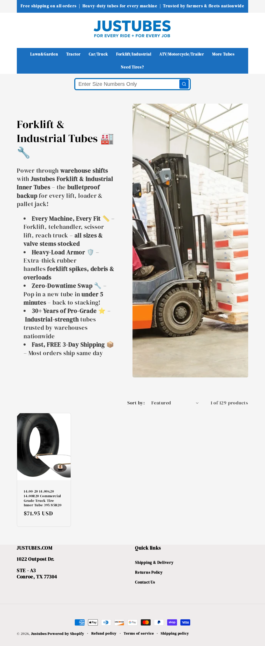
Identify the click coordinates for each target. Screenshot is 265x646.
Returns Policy (149, 572)
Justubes (39, 633)
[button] (24, 28)
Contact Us (145, 582)
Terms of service (139, 633)
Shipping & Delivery (154, 562)
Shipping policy (175, 633)
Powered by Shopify (66, 633)
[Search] (184, 84)
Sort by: (136, 402)
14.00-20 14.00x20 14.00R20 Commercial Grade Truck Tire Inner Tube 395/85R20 (43, 498)
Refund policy (104, 633)
